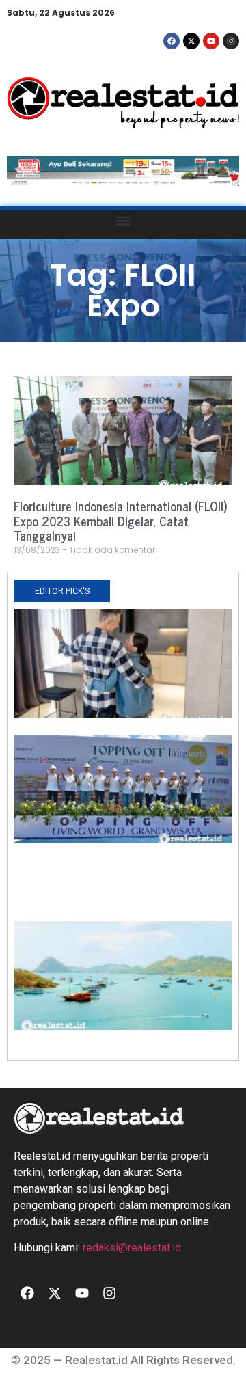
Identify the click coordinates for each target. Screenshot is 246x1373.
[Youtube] (211, 41)
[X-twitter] (191, 41)
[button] (123, 221)
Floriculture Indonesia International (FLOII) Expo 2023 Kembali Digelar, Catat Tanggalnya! (121, 520)
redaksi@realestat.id (132, 1247)
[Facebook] (171, 41)
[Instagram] (231, 41)
